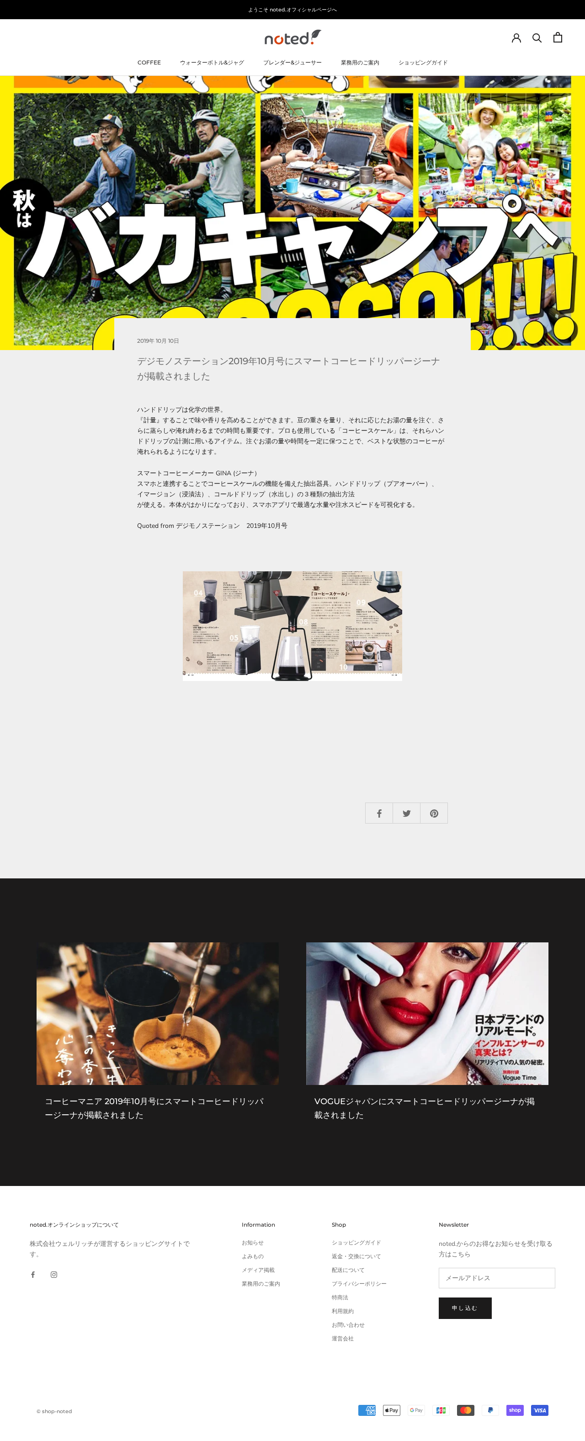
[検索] (537, 37)
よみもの (253, 1256)
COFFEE (149, 62)
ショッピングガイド (423, 62)
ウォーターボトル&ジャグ (212, 62)
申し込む (465, 1307)
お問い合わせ (348, 1325)
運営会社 (343, 1338)
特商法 (340, 1297)
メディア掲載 (258, 1270)
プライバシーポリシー (359, 1283)
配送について (348, 1270)
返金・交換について (356, 1256)
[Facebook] (33, 1274)
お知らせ (253, 1242)
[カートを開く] (557, 37)
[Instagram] (54, 1274)
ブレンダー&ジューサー (292, 62)
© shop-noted (54, 1411)
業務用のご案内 (360, 62)
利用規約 (343, 1311)
